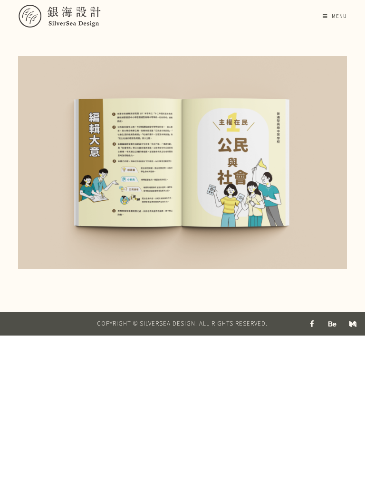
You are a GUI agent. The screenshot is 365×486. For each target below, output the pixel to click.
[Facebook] (312, 324)
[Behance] (333, 324)
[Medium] (353, 324)
